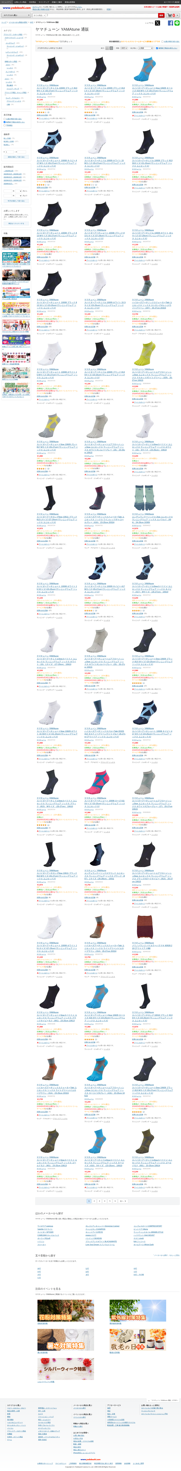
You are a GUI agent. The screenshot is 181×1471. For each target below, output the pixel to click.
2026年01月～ (8, 183)
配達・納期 (77, 1444)
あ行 (39, 1268)
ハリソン (40, 1241)
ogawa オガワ (91, 1235)
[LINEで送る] (177, 25)
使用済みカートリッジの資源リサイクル (121, 1422)
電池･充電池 (42, 1434)
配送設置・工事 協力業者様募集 (118, 1425)
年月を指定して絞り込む (16, 201)
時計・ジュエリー (44, 1419)
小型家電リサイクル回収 (115, 1419)
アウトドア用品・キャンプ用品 (15, 92)
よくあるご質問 (138, 1463)
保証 (108, 1411)
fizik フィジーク (140, 1241)
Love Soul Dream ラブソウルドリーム (100, 1245)
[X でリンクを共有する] (157, 25)
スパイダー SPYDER (45, 1232)
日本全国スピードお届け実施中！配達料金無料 (162, 7)
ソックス (59, 122)
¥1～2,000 (7, 138)
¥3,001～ (7, 144)
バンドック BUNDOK (94, 1238)
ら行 (135, 1272)
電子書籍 (10, 1419)
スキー (8, 65)
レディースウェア (12, 52)
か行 (39, 1272)
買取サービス (112, 1416)
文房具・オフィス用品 (15, 1437)
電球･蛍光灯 (42, 1439)
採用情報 (118, 1463)
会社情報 (127, 1463)
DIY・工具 (41, 1411)
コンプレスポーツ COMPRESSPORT (148, 1226)
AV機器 (9, 1434)
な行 (87, 1268)
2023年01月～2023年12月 (13, 174)
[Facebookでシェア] (170, 25)
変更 (109, 9)
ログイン (36, 7)
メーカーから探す (79, 1408)
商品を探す (77, 1447)
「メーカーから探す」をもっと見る (166, 1255)
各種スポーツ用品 (11, 61)
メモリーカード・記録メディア (49, 1431)
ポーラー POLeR (43, 1238)
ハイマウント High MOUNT (144, 1235)
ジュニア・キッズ (13, 88)
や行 (135, 1268)
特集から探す (78, 1426)
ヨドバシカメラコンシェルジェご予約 (154, 1414)
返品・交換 (111, 1414)
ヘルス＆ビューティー (15, 1422)
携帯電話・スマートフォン (47, 1408)
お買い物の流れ (78, 1435)
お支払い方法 (78, 1438)
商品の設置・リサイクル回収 (83, 1441)
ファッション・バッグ (46, 1416)
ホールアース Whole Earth (144, 1245)
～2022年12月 (8, 171)
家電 (8, 1414)
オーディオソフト (44, 1428)
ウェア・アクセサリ (13, 98)
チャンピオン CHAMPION (95, 1229)
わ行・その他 (139, 1275)
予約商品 (9, 125)
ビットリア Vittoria (141, 1229)
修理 (108, 1408)
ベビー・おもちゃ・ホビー (16, 1408)
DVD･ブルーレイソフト (46, 1425)
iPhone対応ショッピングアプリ (84, 1453)
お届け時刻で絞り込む (172, 41)
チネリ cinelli (139, 1238)
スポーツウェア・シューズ (14, 37)
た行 (39, 1278)
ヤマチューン (41, 97)
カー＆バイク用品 (44, 1422)
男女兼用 (10, 85)
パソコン (10, 1428)
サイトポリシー (60, 1463)
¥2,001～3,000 (9, 141)
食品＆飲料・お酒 (13, 1411)
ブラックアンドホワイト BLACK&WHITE (101, 1241)
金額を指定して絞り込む (16, 157)
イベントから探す (79, 1417)
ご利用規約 (73, 1463)
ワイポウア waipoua (45, 1226)
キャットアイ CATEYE (94, 1232)
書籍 (8, 1416)
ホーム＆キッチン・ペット (16, 1425)
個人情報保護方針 (85, 1463)
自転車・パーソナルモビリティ (49, 1437)
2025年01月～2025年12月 (13, 180)
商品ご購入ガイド (79, 1450)
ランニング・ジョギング (15, 46)
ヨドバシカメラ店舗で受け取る (152, 1408)
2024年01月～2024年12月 (13, 177)
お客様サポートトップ (45, 1463)
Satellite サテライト (45, 1229)
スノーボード (10, 71)
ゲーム (9, 1439)
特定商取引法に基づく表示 (103, 1463)
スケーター (41, 1245)
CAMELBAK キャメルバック (48, 1235)
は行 (87, 1272)
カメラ (40, 1414)
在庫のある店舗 (42, 115)
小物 (149, 974)
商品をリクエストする (16, 223)
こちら (79, 7)
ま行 (87, 1275)
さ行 (39, 1275)
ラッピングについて (148, 1411)
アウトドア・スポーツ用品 (13, 34)
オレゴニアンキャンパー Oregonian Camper (102, 1226)
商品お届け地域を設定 (41, 9)
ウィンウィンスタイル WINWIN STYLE (148, 1232)
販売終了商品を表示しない (168, 48)
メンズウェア (10, 43)
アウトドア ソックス (155, 333)
